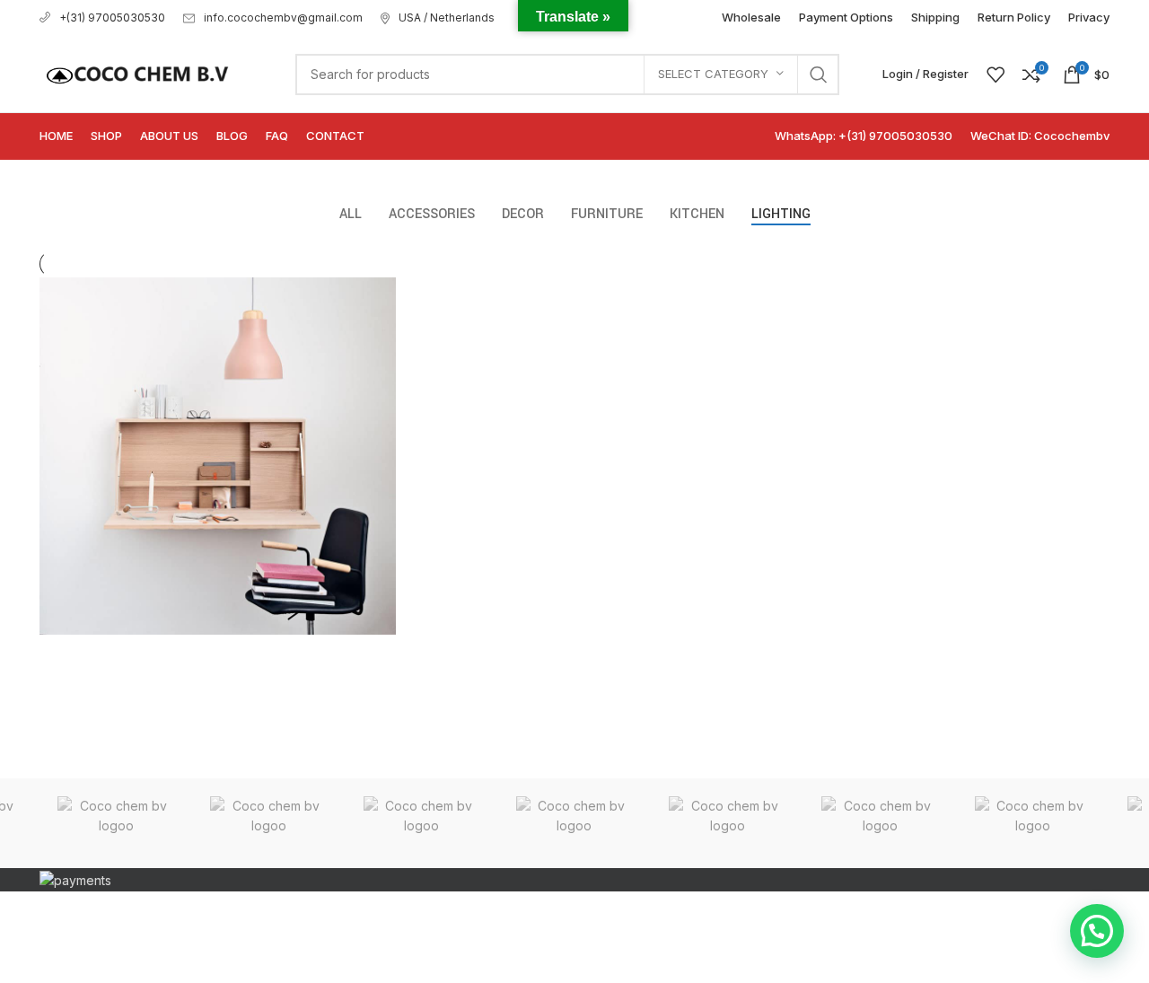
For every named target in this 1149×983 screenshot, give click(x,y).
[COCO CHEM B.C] (115, 823)
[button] (1097, 931)
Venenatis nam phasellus (171, 694)
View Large (382, 290)
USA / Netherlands (447, 17)
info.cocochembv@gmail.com (283, 17)
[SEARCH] (818, 74)
